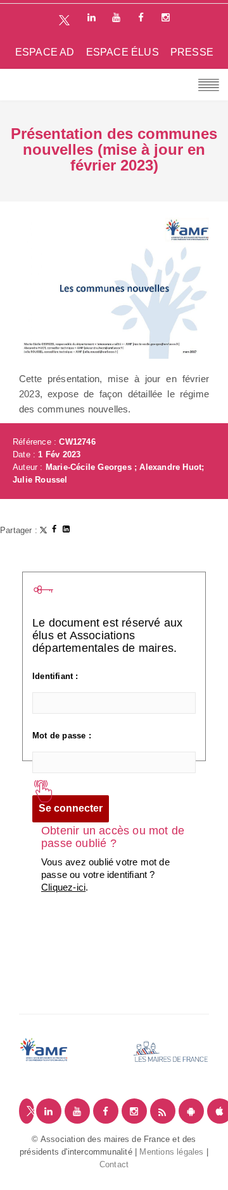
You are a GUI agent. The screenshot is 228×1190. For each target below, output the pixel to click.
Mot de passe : (61, 735)
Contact (114, 1164)
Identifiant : (55, 676)
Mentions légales (171, 1152)
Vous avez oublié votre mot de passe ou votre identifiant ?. (105, 874)
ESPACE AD (45, 52)
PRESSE (191, 52)
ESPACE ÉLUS (122, 52)
